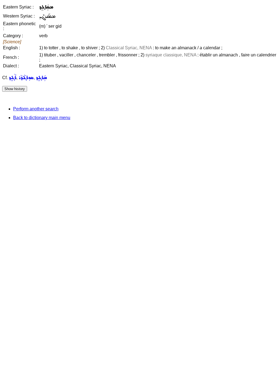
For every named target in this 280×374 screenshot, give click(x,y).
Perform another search (36, 109)
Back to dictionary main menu (41, 117)
